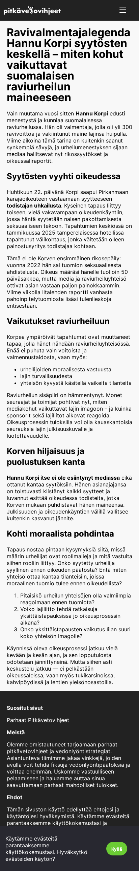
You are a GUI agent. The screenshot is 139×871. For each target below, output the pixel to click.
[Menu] (123, 10)
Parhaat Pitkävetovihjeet (38, 720)
